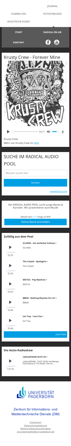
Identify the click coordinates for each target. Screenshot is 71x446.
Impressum (35, 422)
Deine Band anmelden (35, 222)
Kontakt (18, 42)
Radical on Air (52, 32)
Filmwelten (18, 13)
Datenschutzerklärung (35, 425)
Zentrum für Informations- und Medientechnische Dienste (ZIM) (36, 411)
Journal (52, 6)
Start (18, 32)
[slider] (25, 131)
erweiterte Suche (58, 191)
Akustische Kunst (18, 21)
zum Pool (60, 334)
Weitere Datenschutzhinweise (35, 428)
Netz (36, 143)
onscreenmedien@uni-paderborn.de (35, 431)
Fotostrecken (52, 13)
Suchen (35, 182)
